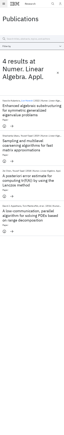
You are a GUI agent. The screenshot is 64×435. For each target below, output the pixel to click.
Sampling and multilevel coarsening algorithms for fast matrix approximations (27, 145)
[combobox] (32, 46)
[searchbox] (32, 39)
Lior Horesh (27, 100)
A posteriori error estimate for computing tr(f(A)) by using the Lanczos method (28, 180)
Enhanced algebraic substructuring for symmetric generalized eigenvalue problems (31, 110)
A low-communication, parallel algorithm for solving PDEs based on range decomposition (30, 215)
